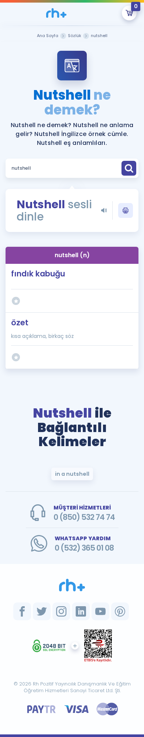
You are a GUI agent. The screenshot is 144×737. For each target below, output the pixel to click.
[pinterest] (120, 611)
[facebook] (22, 611)
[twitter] (42, 611)
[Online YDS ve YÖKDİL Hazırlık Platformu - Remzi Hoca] (72, 585)
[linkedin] (81, 611)
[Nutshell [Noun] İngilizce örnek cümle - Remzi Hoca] (56, 13)
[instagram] (61, 611)
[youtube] (100, 611)
